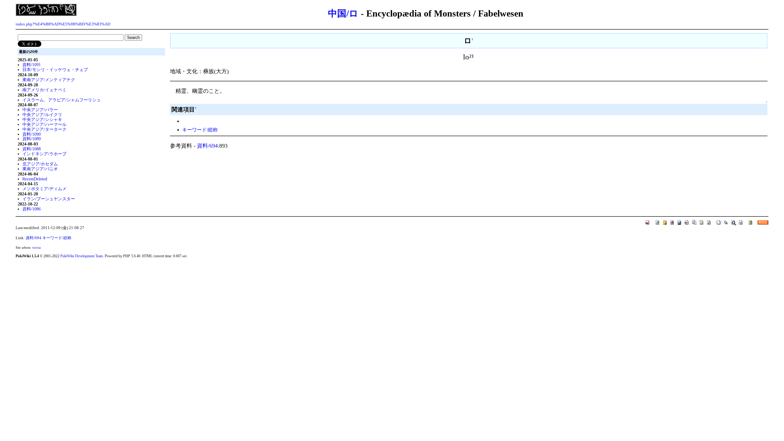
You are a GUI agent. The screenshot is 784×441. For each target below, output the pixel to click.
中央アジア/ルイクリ (42, 114)
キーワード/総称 (200, 129)
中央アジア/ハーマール (44, 124)
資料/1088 (31, 148)
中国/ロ (343, 13)
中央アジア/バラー (40, 109)
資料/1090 (31, 134)
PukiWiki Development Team (81, 256)
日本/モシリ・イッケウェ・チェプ (55, 69)
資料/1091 (31, 64)
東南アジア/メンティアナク (48, 79)
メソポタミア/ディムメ (44, 188)
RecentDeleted (34, 178)
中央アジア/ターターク (44, 129)
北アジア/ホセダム (40, 163)
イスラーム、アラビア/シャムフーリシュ (61, 99)
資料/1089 (31, 138)
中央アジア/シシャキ (42, 119)
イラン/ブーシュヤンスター (48, 198)
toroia (36, 247)
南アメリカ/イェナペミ (44, 89)
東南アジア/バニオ (40, 168)
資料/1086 (31, 208)
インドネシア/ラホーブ (44, 153)
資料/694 (207, 146)
